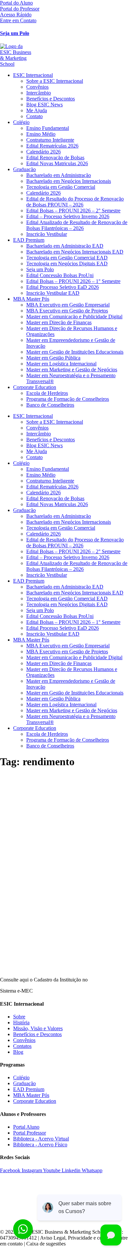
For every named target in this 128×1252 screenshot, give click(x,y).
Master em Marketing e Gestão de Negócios (71, 369)
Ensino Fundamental (47, 128)
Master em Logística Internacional (61, 363)
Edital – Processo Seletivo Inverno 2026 (67, 216)
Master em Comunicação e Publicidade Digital (74, 316)
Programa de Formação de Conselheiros (67, 399)
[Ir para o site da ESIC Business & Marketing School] (64, 55)
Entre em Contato (18, 20)
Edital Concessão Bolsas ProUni (60, 275)
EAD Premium (28, 240)
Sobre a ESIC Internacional (54, 81)
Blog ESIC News (44, 104)
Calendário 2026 (43, 151)
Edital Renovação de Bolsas (55, 157)
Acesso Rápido (16, 14)
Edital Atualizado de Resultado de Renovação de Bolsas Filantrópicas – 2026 (76, 225)
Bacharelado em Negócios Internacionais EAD (74, 252)
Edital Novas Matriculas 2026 (57, 163)
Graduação (24, 169)
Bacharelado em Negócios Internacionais (68, 181)
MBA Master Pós (31, 299)
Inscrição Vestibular (46, 234)
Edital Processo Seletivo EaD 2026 (62, 287)
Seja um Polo (14, 33)
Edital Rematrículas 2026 (52, 146)
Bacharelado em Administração (58, 175)
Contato (34, 116)
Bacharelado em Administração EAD (64, 246)
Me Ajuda (36, 110)
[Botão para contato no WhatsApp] (23, 1229)
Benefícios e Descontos (50, 98)
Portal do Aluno (16, 3)
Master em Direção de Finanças (59, 322)
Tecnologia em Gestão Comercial (60, 187)
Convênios (37, 87)
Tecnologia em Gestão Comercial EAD (67, 257)
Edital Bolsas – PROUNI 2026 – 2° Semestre (73, 210)
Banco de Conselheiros (50, 405)
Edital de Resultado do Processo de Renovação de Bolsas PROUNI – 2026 (75, 201)
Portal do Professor (19, 8)
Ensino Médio (40, 134)
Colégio (21, 122)
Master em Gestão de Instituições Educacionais (74, 352)
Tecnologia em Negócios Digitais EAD (67, 263)
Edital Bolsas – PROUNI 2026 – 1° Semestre (73, 281)
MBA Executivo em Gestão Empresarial (68, 305)
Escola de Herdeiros (47, 393)
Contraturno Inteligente (50, 140)
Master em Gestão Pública (53, 358)
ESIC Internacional (33, 75)
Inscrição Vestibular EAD (52, 293)
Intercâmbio (38, 93)
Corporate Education (34, 387)
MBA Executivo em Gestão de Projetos (67, 310)
